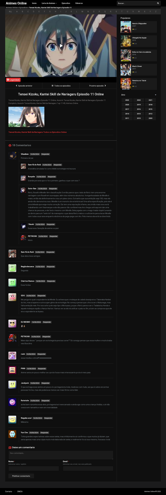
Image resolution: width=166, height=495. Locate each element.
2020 (127, 105)
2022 (139, 100)
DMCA (19, 491)
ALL (10, 11)
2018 (150, 105)
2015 (150, 109)
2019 (139, 105)
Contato (8, 491)
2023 (127, 100)
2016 (139, 109)
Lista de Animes (48, 3)
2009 (150, 118)
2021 (150, 100)
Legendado (14, 80)
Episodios (66, 3)
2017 (127, 109)
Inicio (34, 3)
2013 (139, 114)
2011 (127, 118)
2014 (127, 114)
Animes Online (12, 8)
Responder (45, 154)
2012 (150, 114)
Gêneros (79, 3)
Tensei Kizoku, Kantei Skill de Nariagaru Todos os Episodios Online (37, 132)
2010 (139, 118)
